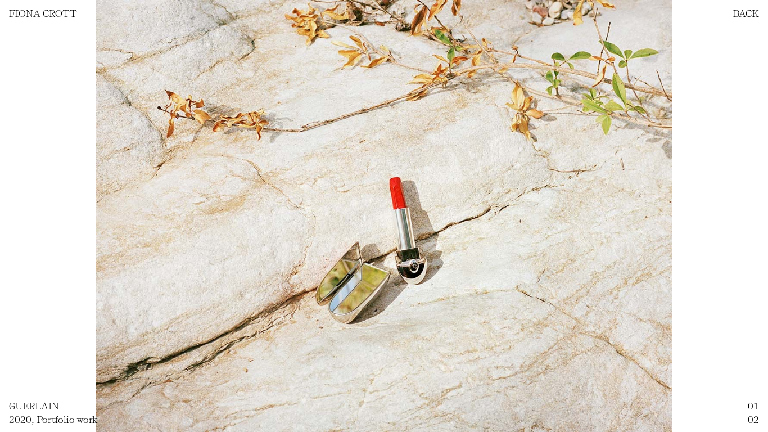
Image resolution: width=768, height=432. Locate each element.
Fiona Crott (43, 13)
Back (746, 13)
